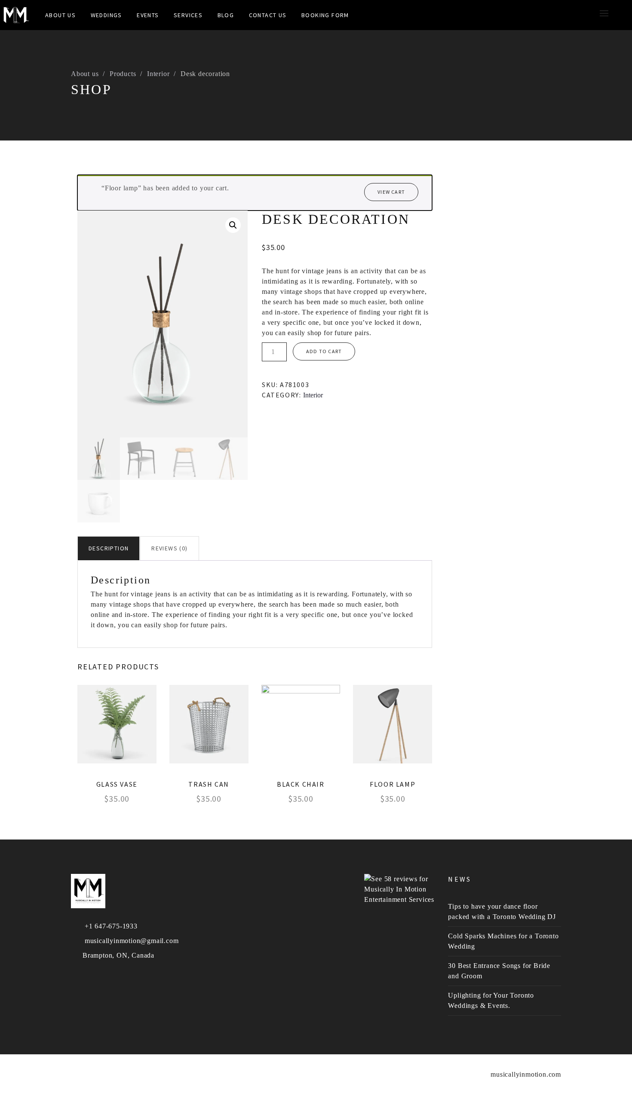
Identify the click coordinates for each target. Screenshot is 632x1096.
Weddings (106, 15)
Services (188, 15)
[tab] (108, 548)
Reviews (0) (169, 548)
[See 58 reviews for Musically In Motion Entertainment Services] (399, 888)
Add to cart (324, 351)
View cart (391, 192)
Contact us (268, 15)
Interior (158, 73)
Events (148, 15)
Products (123, 73)
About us (84, 73)
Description (109, 548)
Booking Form (325, 15)
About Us (60, 15)
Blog (226, 15)
